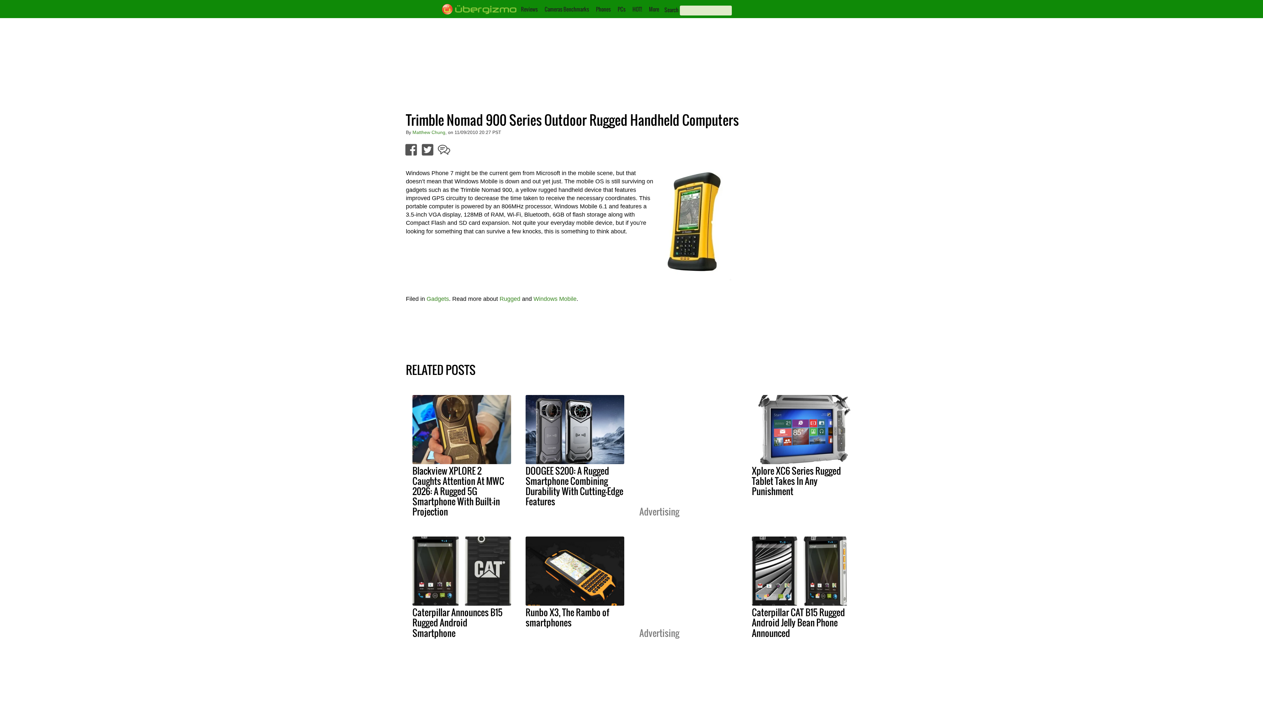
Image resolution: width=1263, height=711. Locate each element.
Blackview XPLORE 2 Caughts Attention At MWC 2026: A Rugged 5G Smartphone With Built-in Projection (458, 491)
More (654, 9)
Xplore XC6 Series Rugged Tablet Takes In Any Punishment (796, 481)
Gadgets (438, 299)
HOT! (637, 9)
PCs (622, 9)
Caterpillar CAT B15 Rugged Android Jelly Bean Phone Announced (798, 622)
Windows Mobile (555, 299)
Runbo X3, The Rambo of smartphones (567, 617)
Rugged (510, 299)
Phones (603, 9)
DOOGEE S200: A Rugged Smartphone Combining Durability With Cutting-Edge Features (574, 486)
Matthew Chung (428, 132)
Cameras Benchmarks (567, 9)
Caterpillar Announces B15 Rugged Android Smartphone (457, 622)
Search (671, 10)
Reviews (529, 9)
